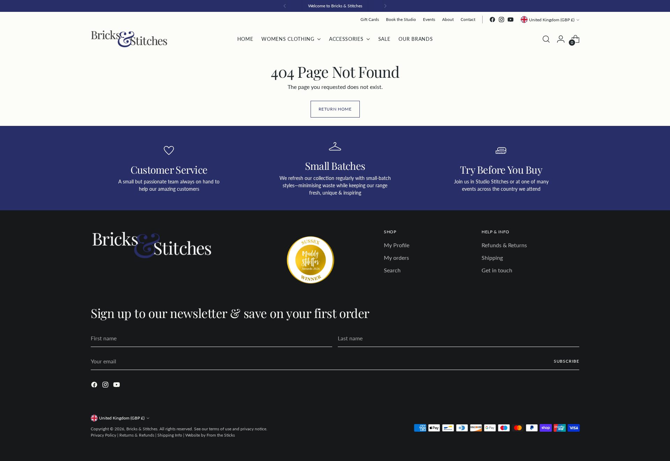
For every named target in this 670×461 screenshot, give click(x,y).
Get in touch (497, 270)
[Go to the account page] (561, 39)
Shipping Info (169, 435)
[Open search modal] (546, 39)
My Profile (396, 245)
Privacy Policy (103, 435)
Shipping (492, 257)
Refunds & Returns (504, 245)
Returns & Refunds (136, 435)
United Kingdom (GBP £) (551, 19)
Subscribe (566, 361)
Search (392, 270)
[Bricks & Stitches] (129, 39)
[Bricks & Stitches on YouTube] (510, 19)
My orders (396, 257)
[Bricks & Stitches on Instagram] (501, 19)
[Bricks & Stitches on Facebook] (492, 19)
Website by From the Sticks (210, 435)
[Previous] (284, 6)
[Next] (385, 6)
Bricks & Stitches (141, 428)
